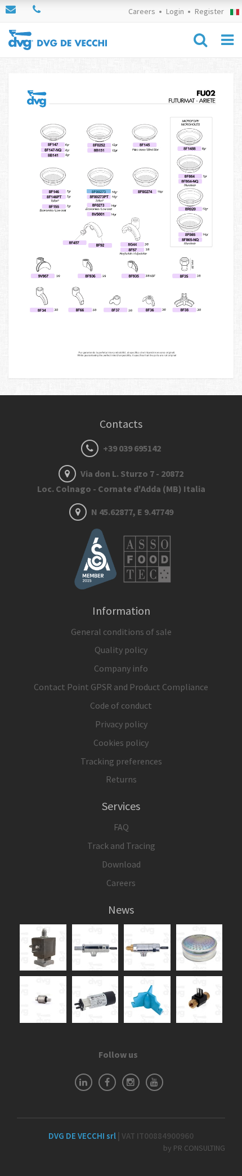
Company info (121, 668)
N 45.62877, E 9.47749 (131, 511)
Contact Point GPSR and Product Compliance (121, 686)
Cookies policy (121, 742)
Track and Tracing (121, 845)
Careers (141, 11)
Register (209, 11)
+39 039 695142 (131, 448)
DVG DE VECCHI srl (83, 1135)
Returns (121, 779)
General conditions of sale (121, 631)
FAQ (121, 827)
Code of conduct (121, 705)
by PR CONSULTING (194, 1148)
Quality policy (121, 649)
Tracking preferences (121, 761)
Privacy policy (121, 724)
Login (175, 11)
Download (121, 864)
